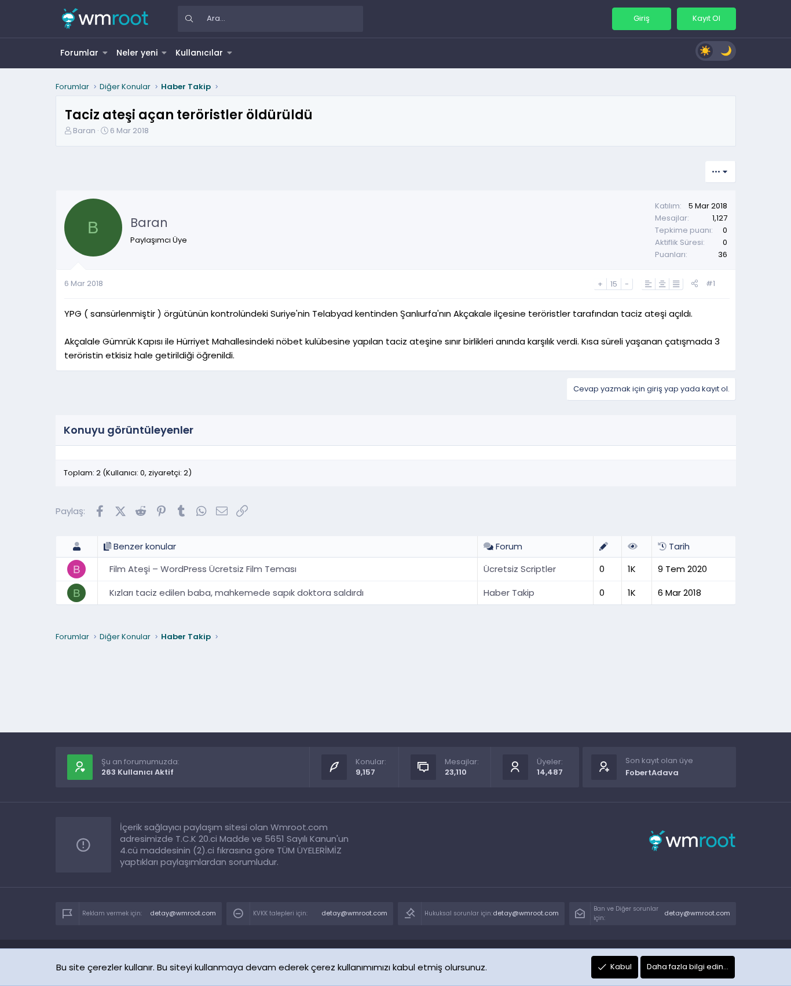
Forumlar (79, 52)
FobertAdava (652, 772)
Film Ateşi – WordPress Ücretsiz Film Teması (202, 569)
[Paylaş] (694, 284)
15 (613, 283)
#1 (710, 283)
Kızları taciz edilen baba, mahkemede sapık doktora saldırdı (236, 593)
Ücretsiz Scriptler (520, 569)
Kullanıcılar (199, 52)
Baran (84, 130)
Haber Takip (509, 593)
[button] (105, 53)
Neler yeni (137, 52)
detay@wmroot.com (183, 913)
